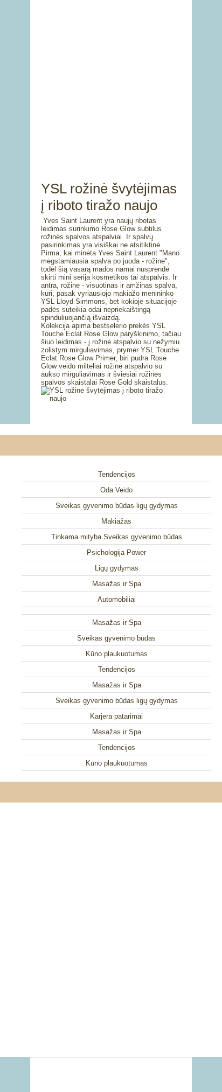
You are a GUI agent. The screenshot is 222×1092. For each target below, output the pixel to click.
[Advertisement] (111, 78)
